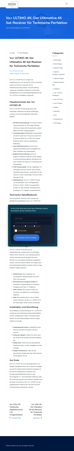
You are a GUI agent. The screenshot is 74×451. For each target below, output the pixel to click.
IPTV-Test (29, 226)
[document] (37, 225)
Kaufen (37, 226)
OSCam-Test (19, 226)
